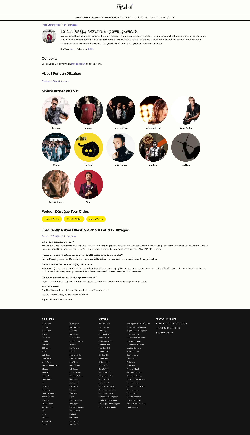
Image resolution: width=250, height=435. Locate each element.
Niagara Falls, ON (106, 376)
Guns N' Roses (75, 372)
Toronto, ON (103, 369)
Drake (44, 334)
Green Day (46, 390)
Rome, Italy (131, 365)
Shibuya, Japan (133, 390)
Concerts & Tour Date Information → (59, 236)
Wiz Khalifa (74, 424)
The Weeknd (46, 379)
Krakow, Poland (133, 369)
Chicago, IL (103, 331)
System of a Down (76, 355)
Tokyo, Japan (132, 393)
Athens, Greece (133, 351)
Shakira (72, 390)
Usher (44, 414)
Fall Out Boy (74, 369)
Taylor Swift (46, 324)
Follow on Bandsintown (54, 81)
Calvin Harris (74, 410)
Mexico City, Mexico (106, 386)
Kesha (71, 397)
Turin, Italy (131, 362)
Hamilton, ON (104, 348)
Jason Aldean (74, 421)
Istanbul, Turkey (52, 219)
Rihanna (45, 369)
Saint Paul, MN (104, 334)
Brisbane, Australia (134, 400)
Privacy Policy (164, 332)
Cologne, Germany (134, 341)
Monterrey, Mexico (106, 393)
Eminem (45, 327)
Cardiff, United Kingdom (108, 397)
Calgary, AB (103, 351)
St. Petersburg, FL (106, 341)
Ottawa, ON (103, 365)
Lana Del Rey (74, 337)
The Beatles (46, 376)
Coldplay (45, 341)
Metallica (45, 386)
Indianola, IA (104, 327)
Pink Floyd (73, 362)
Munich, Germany (134, 348)
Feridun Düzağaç (71, 24)
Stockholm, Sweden (134, 376)
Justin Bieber (47, 358)
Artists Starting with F (52, 24)
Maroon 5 (45, 344)
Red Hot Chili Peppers (50, 365)
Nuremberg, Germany (135, 344)
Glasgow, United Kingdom (137, 327)
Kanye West (46, 421)
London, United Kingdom (108, 400)
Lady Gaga (46, 355)
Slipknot (72, 414)
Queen (44, 424)
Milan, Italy (131, 358)
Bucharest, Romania (135, 372)
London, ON (103, 358)
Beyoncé (45, 372)
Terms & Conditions (168, 328)
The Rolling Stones (76, 407)
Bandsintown (78, 63)
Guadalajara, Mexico (107, 390)
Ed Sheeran (46, 348)
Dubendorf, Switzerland (136, 379)
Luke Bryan (73, 404)
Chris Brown (74, 334)
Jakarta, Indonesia (134, 397)
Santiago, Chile (132, 407)
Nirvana (72, 344)
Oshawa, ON (104, 362)
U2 (43, 383)
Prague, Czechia (133, 334)
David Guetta (74, 365)
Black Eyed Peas (75, 400)
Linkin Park (46, 362)
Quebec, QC (104, 355)
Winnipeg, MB (104, 344)
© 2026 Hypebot (166, 318)
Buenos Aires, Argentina (136, 404)
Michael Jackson (48, 404)
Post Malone (74, 327)
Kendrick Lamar (48, 407)
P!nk (43, 410)
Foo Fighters (74, 348)
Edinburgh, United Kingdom (110, 404)
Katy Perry (46, 337)
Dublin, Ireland (132, 355)
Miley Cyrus (74, 324)
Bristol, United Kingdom (108, 407)
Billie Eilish (46, 400)
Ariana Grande (48, 397)
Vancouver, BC (104, 372)
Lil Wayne (73, 331)
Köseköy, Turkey (74, 219)
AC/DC (72, 351)
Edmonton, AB (104, 383)
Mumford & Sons (75, 376)
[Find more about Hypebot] (125, 7)
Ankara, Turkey (96, 219)
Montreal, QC (104, 379)
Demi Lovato (74, 379)
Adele (44, 351)
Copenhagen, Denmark (136, 337)
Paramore (45, 417)
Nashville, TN (104, 337)
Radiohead (73, 383)
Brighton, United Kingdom (137, 331)
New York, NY (104, 324)
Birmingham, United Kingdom (138, 324)
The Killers (73, 386)
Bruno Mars (46, 331)
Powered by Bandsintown (171, 323)
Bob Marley (73, 417)
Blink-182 (73, 393)
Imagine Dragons (48, 393)
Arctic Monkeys (75, 358)
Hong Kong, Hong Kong (135, 386)
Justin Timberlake (76, 341)
